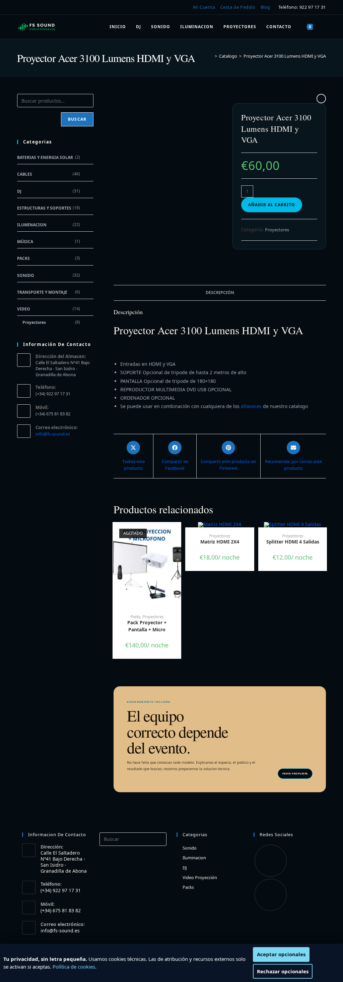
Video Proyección (200, 877)
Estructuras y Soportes (44, 208)
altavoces (252, 406)
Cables (24, 174)
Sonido (25, 275)
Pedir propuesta (295, 773)
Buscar (77, 119)
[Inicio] (211, 56)
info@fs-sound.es (53, 434)
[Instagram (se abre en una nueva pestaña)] (30, 7)
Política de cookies (74, 966)
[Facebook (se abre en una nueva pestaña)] (21, 7)
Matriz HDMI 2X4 (219, 541)
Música (25, 241)
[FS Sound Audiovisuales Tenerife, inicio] (37, 27)
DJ (19, 191)
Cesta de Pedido (238, 7)
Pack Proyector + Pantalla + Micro (146, 626)
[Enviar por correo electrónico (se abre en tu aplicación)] (40, 7)
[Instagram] (271, 895)
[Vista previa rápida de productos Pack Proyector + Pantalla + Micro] (178, 533)
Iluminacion (32, 225)
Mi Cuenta (204, 7)
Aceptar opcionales (281, 954)
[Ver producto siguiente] (321, 98)
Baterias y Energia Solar (45, 157)
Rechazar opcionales (282, 971)
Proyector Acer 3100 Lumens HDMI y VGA (285, 56)
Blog (265, 7)
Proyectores (277, 230)
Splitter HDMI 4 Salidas (292, 541)
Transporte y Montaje (42, 292)
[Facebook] (271, 861)
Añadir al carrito (271, 205)
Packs (135, 617)
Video (23, 309)
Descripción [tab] (220, 292)
